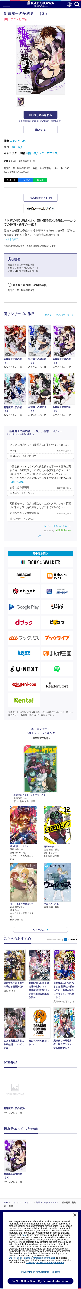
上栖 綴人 (16, 147)
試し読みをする (43, 115)
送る (42, 180)
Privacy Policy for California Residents (40, 1272)
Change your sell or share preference (45, 1262)
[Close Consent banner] (75, 1215)
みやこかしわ (18, 140)
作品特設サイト (39, 197)
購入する (40, 129)
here (24, 1235)
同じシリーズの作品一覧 (57, 315)
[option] (16, 1093)
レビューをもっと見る (55, 526)
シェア (27, 180)
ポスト (12, 180)
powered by (49, 531)
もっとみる (38, 929)
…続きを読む (12, 239)
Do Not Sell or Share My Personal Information (32, 1258)
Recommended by (55, 939)
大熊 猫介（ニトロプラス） (43, 153)
